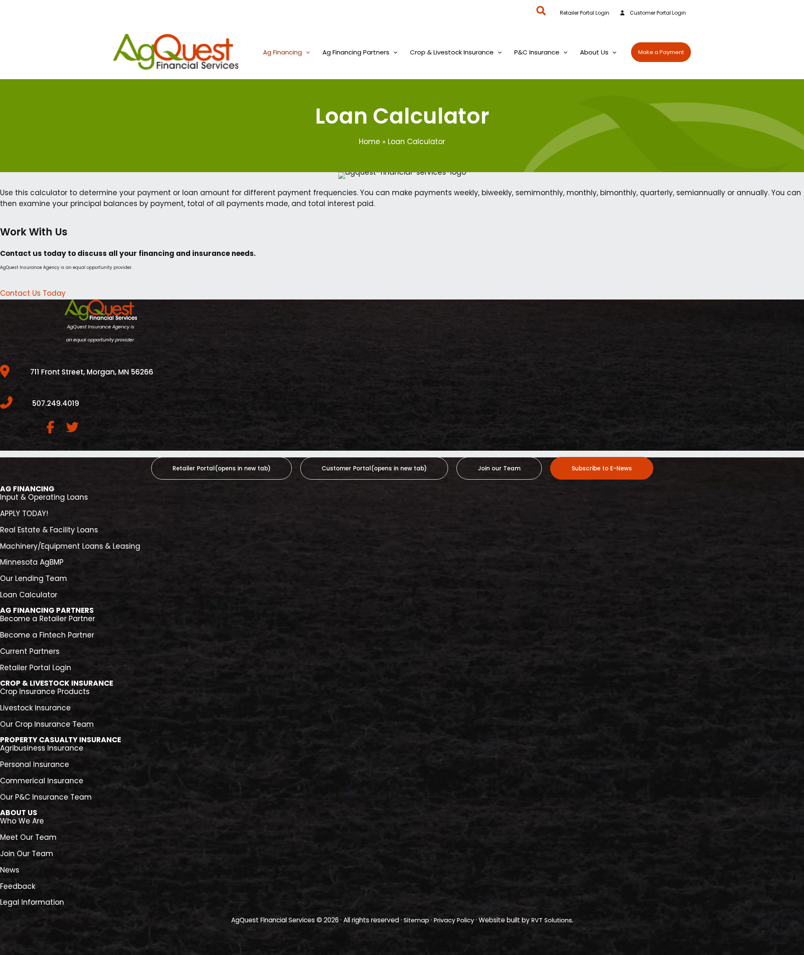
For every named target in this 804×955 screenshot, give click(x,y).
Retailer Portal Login (584, 12)
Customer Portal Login (658, 12)
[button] (541, 12)
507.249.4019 (55, 403)
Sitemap (416, 920)
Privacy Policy (454, 920)
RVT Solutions (551, 920)
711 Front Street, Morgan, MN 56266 (91, 372)
